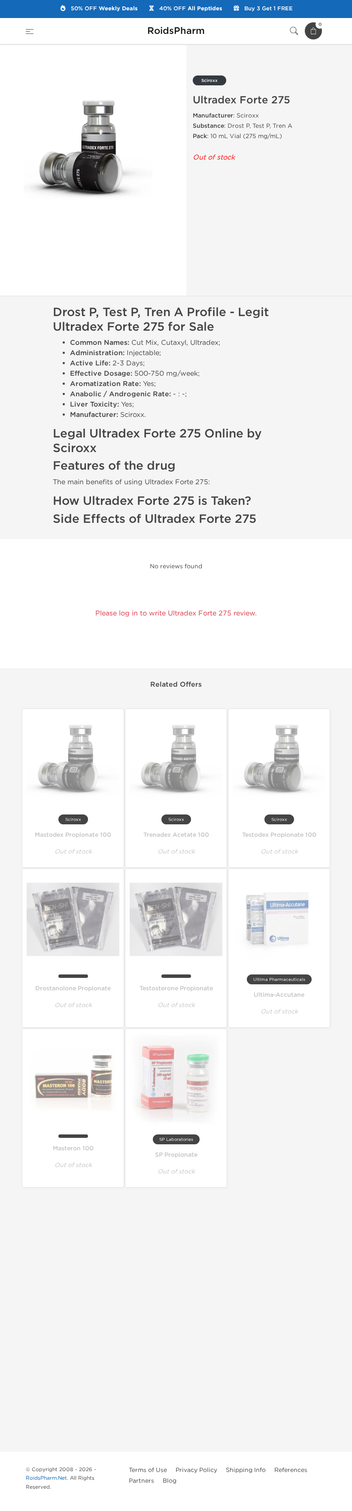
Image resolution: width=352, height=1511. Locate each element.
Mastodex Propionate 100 (73, 834)
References (290, 1470)
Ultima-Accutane (279, 994)
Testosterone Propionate (176, 988)
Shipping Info (246, 1470)
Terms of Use (148, 1470)
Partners (141, 1480)
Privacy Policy (196, 1470)
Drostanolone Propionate (73, 988)
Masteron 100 (73, 1148)
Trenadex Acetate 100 (176, 834)
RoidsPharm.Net (46, 1478)
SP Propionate (176, 1154)
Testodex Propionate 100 (279, 834)
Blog (169, 1480)
